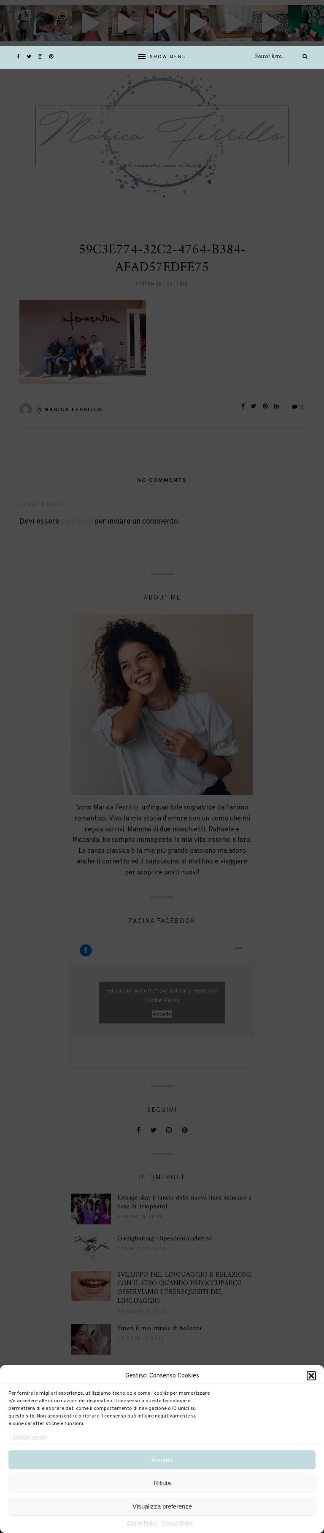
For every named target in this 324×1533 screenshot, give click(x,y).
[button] (311, 1376)
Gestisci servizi (30, 1437)
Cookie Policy (142, 1523)
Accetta (162, 1459)
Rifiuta (162, 1483)
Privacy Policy (177, 1523)
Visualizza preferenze (162, 1506)
